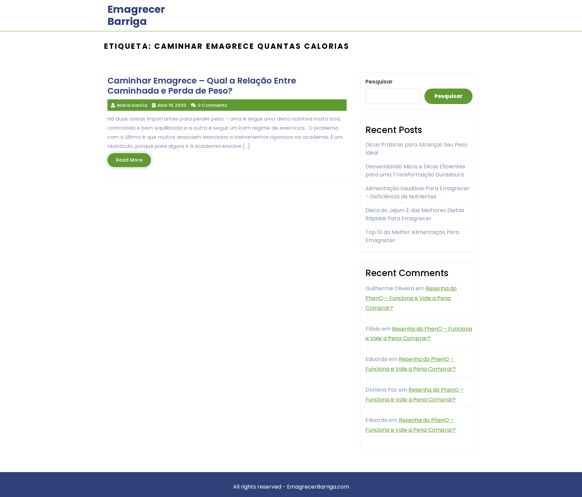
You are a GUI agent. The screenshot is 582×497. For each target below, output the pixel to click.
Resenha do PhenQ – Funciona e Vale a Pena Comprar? (411, 298)
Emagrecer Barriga (136, 15)
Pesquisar (379, 82)
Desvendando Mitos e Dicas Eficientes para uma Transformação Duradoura (415, 170)
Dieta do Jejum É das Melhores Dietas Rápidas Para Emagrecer (414, 214)
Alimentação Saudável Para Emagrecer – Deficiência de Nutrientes (417, 192)
